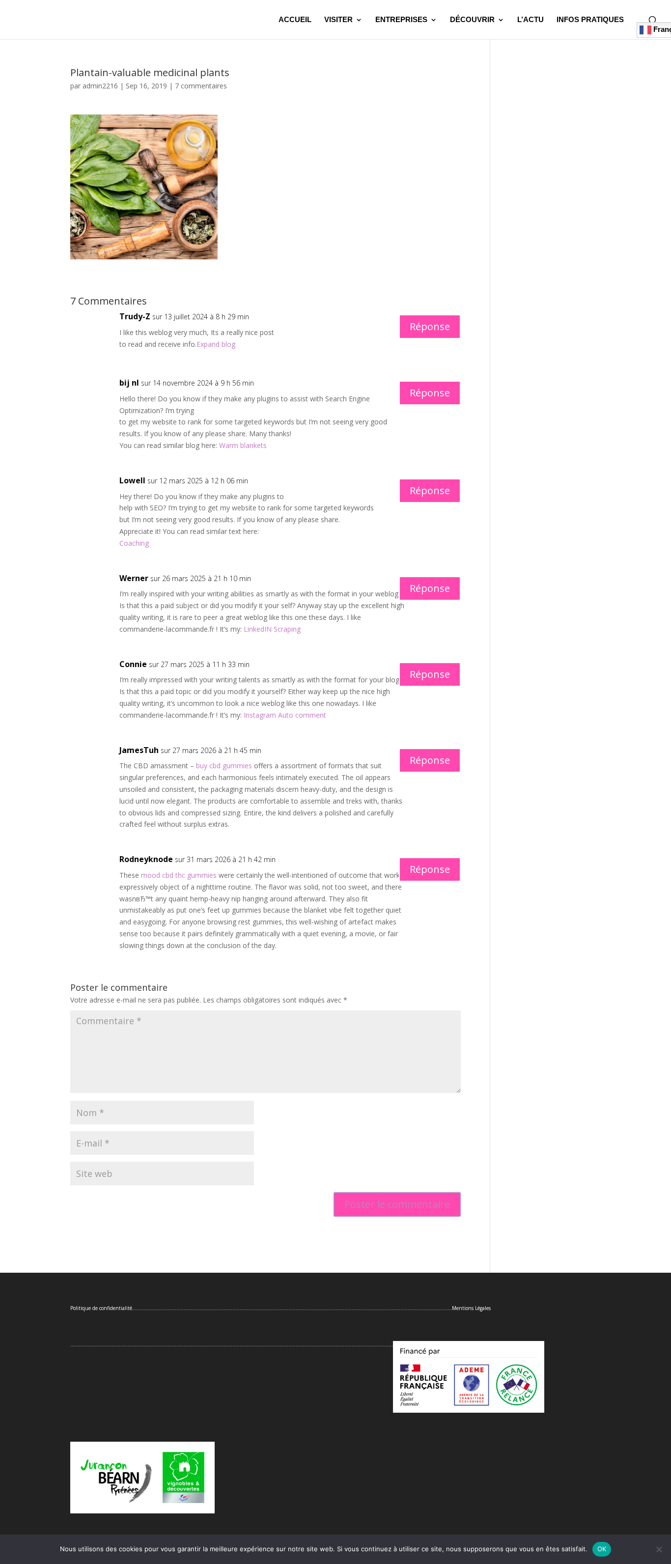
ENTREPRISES (401, 20)
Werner (133, 578)
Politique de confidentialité (101, 1308)
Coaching (134, 543)
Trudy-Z (134, 316)
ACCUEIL (295, 20)
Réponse (430, 326)
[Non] (659, 1549)
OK (602, 1549)
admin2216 (100, 85)
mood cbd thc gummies (179, 875)
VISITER (338, 20)
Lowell (132, 480)
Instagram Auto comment (285, 715)
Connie (133, 664)
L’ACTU (530, 20)
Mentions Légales (471, 1308)
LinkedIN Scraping (272, 629)
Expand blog (215, 344)
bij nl (129, 382)
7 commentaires (201, 85)
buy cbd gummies (224, 765)
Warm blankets (243, 445)
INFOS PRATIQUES (590, 20)
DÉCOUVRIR (472, 20)
